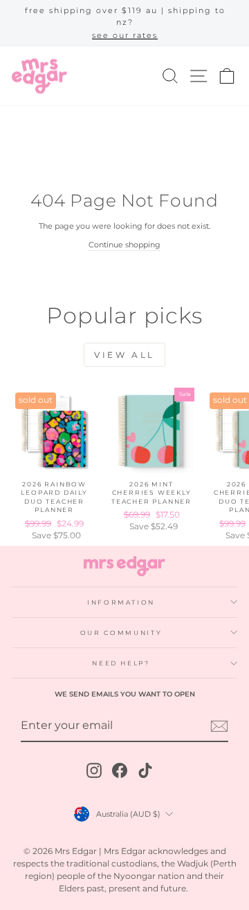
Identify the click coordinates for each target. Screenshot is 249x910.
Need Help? (121, 663)
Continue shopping (124, 244)
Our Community (121, 632)
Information (121, 602)
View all (124, 355)
